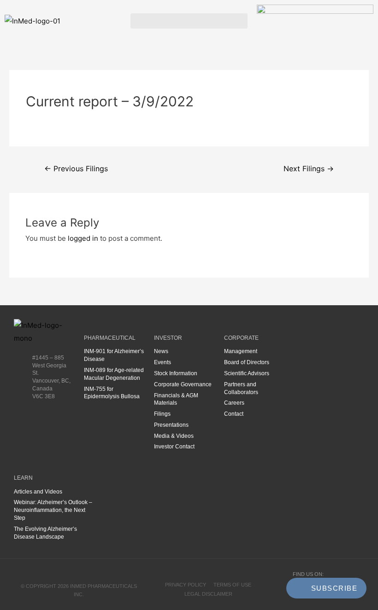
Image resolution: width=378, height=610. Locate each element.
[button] (188, 21)
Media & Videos (174, 436)
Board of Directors (246, 362)
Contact (233, 414)
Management (240, 351)
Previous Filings (76, 168)
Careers (234, 403)
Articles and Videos (38, 491)
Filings (162, 414)
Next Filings (309, 168)
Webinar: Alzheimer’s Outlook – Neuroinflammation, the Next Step (53, 510)
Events (162, 362)
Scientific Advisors (246, 373)
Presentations (171, 425)
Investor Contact (174, 446)
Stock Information (175, 373)
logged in (83, 238)
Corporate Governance (183, 384)
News (161, 351)
